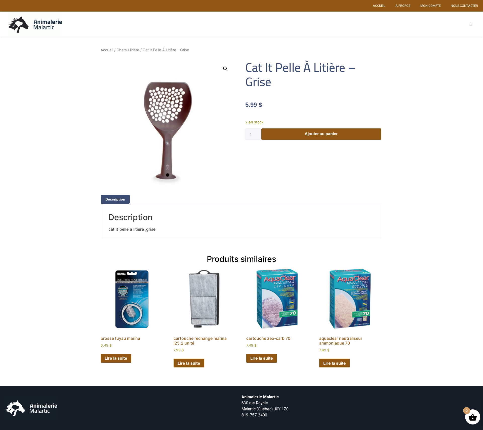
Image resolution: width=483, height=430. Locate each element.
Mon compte (430, 6)
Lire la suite (116, 358)
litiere (134, 50)
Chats (121, 50)
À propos (402, 6)
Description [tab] (115, 199)
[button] (470, 24)
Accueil (379, 6)
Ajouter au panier (321, 134)
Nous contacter (464, 6)
